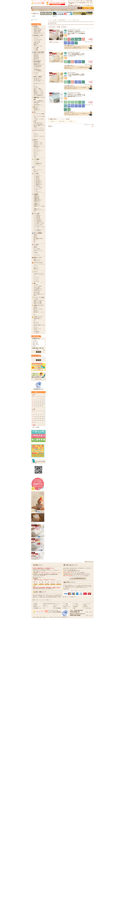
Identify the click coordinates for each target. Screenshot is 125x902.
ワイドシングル (61, 121)
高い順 (63, 26)
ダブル (71, 121)
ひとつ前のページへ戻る (89, 124)
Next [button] (93, 126)
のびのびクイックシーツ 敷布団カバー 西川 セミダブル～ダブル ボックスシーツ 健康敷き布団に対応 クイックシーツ (76, 95)
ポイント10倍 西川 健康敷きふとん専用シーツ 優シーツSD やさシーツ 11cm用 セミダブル (76, 75)
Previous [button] (49, 126)
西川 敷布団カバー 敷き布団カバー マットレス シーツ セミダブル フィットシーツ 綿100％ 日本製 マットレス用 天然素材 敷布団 (76, 33)
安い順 (58, 26)
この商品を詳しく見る (89, 41)
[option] (71, 126)
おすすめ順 (51, 26)
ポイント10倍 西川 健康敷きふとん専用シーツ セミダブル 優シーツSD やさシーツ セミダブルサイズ (76, 54)
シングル (52, 121)
